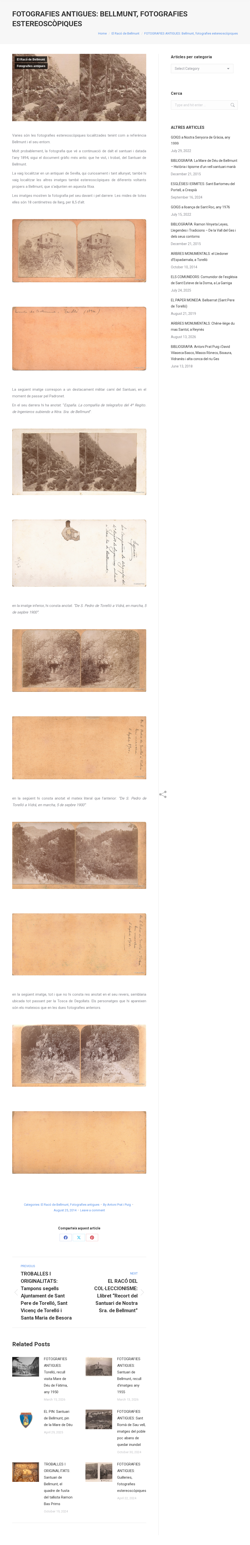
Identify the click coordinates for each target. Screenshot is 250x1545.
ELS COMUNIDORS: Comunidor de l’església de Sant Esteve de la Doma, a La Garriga (204, 280)
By (117, 1204)
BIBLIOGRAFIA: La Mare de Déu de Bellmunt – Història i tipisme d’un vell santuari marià (204, 164)
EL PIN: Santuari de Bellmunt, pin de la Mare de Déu (58, 1418)
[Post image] (25, 1367)
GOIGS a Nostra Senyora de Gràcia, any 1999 (200, 140)
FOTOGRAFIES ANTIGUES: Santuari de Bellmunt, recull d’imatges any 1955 (129, 1375)
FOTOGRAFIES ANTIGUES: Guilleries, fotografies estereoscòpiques (131, 1477)
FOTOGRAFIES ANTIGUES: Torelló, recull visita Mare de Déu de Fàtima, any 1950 (56, 1375)
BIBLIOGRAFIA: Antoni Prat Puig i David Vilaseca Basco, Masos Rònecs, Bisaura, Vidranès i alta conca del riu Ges (201, 353)
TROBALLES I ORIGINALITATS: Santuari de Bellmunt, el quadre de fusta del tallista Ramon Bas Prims (58, 1484)
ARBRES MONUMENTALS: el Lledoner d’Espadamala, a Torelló (199, 257)
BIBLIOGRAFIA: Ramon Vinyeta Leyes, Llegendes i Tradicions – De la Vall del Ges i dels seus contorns (203, 230)
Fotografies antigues (31, 66)
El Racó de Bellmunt (31, 59)
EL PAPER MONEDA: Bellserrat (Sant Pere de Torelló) (203, 303)
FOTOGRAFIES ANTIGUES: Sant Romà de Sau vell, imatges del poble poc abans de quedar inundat (131, 1428)
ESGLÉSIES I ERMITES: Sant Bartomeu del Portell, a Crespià (203, 187)
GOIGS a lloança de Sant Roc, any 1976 (200, 207)
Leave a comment (92, 1210)
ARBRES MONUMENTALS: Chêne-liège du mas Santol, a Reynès (203, 326)
